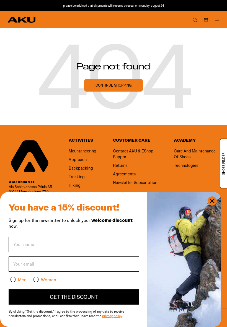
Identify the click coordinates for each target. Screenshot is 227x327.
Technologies (186, 165)
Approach (78, 159)
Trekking (77, 176)
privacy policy (112, 316)
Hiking (75, 185)
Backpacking (81, 168)
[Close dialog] (212, 201)
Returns (120, 165)
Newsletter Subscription (135, 182)
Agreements (124, 174)
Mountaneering (82, 151)
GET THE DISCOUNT (74, 297)
